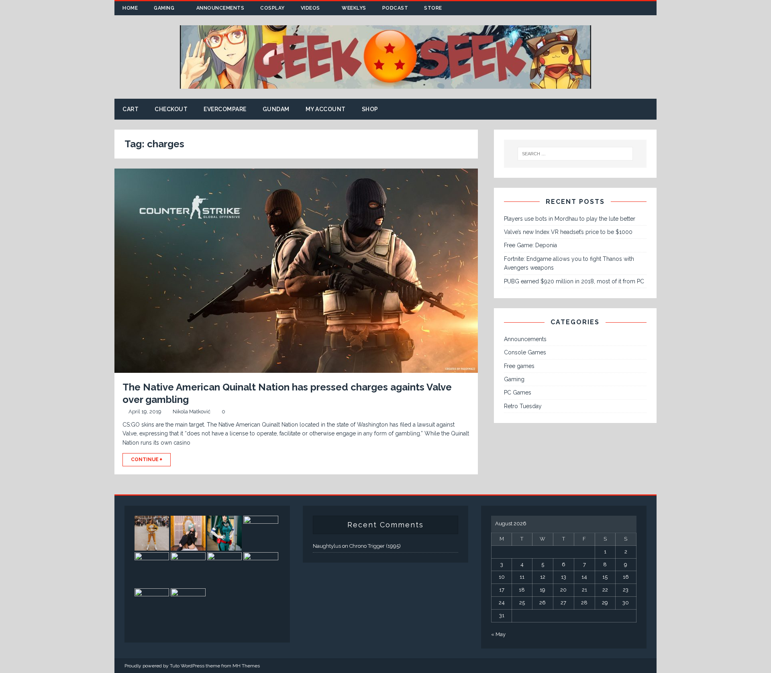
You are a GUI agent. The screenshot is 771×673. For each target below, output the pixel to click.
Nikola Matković (191, 412)
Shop (370, 109)
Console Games (525, 352)
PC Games (517, 392)
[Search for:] (575, 154)
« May (498, 634)
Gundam (276, 109)
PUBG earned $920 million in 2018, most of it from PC (574, 281)
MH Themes (246, 666)
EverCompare (225, 109)
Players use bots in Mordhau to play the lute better (569, 219)
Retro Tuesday (523, 406)
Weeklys (354, 8)
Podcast (395, 8)
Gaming (164, 8)
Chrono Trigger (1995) (375, 546)
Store (433, 8)
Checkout (171, 109)
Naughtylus (327, 546)
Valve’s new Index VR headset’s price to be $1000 (568, 232)
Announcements (220, 8)
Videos (310, 8)
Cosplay (272, 8)
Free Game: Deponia (530, 245)
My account (326, 109)
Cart (130, 109)
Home (130, 8)
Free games (519, 366)
